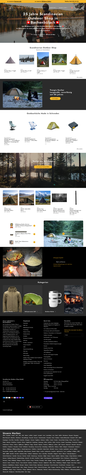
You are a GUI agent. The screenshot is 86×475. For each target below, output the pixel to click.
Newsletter (67, 321)
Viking (24, 469)
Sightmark (46, 462)
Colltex (47, 440)
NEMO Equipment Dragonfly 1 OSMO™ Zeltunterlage (72, 140)
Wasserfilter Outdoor (48, 350)
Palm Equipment (48, 458)
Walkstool (29, 469)
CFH (77, 437)
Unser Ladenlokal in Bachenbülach (9, 321)
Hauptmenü (26, 321)
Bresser (36, 437)
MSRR (7, 453)
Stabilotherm (11, 465)
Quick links (47, 321)
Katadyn (11, 451)
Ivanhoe (61, 449)
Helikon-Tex (51, 446)
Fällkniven (51, 444)
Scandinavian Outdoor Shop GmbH (13, 379)
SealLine (30, 462)
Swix (73, 465)
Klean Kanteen (27, 451)
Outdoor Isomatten (48, 335)
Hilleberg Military (17, 449)
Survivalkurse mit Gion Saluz (50, 329)
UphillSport (5, 469)
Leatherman (48, 451)
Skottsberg (59, 462)
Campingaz (5, 440)
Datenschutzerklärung (28, 349)
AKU (4, 435)
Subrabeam (40, 465)
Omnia (49, 456)
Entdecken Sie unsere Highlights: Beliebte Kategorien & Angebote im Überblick (52, 324)
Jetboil (75, 449)
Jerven (71, 449)
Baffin (60, 435)
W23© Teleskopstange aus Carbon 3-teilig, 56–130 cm (75, 211)
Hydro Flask (46, 449)
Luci (65, 451)
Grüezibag (45, 446)
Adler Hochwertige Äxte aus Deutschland (53, 367)
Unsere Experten (27, 344)
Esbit (54, 442)
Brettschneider (42, 437)
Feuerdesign (68, 442)
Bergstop (76, 435)
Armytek (40, 435)
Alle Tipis (25, 351)
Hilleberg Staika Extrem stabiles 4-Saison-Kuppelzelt (23, 225)
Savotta (13, 462)
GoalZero (5, 446)
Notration (40, 456)
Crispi (70, 440)
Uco (81, 467)
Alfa (20, 435)
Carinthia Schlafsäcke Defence (51, 341)
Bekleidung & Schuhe (40, 7)
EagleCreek (29, 442)
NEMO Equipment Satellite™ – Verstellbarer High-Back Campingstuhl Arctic (12, 141)
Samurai (5, 462)
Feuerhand (75, 442)
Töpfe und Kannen (60, 262)
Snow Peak (74, 462)
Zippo (29, 471)
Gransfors (16, 446)
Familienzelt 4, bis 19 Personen (51, 337)
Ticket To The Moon (42, 467)
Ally (23, 435)
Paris (62, 458)
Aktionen (25, 340)
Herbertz (77, 446)
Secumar (41, 462)
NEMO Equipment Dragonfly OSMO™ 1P (51, 139)
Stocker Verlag (33, 465)
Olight (45, 456)
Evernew (58, 442)
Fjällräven (27, 444)
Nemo (60, 453)
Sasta (9, 462)
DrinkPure (14, 442)
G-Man (56, 444)
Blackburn (18, 437)
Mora (40, 453)
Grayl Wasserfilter (48, 365)
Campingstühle (47, 356)
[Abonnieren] (82, 335)
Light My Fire (60, 451)
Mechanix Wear (23, 453)
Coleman (43, 440)
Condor (56, 440)
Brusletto (49, 437)
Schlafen (25, 336)
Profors (28, 460)
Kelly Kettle (20, 451)
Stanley (17, 465)
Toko (49, 467)
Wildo (62, 469)
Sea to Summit (24, 462)
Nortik (28, 456)
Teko (22, 467)
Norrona (19, 456)
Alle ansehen (79, 77)
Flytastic (41, 444)
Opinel (53, 456)
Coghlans (37, 440)
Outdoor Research (12, 458)
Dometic (9, 442)
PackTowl (37, 458)
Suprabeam (46, 465)
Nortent (45, 346)
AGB (24, 347)
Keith (15, 451)
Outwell (27, 458)
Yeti (26, 471)
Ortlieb (80, 456)
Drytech (19, 442)
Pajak (41, 458)
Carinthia (17, 440)
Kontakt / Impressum (28, 342)
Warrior (34, 469)
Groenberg (31, 446)
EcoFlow (50, 442)
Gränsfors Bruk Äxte (48, 348)
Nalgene (56, 453)
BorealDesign (25, 437)
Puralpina (42, 460)
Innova (56, 449)
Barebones (65, 435)
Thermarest (31, 467)
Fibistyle (80, 442)
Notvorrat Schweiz (48, 359)
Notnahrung (34, 456)
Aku (17, 435)
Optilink (58, 456)
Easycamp (41, 442)
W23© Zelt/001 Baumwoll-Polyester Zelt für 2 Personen (59, 210)
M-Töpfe (74, 451)
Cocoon (33, 440)
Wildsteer (67, 469)
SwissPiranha (62, 465)
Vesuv (14, 469)
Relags (49, 460)
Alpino (26, 435)
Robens (59, 460)
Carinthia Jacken (47, 339)
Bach (56, 435)
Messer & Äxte (63, 7)
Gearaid (79, 444)
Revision (54, 460)
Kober (38, 451)
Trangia (53, 467)
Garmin (63, 444)
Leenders (53, 451)
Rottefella (68, 460)
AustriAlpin (49, 435)
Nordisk (15, 456)
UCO (78, 467)
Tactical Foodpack (7, 467)
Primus (24, 460)
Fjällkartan (21, 444)
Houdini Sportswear (26, 449)
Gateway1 (68, 444)
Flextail (36, 444)
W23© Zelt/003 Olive (25, 209)
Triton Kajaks (68, 467)
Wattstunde (40, 469)
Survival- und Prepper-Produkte (51, 354)
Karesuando (6, 451)
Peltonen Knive (73, 458)
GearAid (74, 444)
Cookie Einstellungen (7, 410)
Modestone (35, 453)
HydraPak (39, 449)
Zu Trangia (55, 98)
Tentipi (25, 467)
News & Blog (26, 355)
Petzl (9, 460)
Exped (63, 442)
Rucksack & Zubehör (28, 338)
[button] (4, 7)
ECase (23, 442)
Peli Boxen (67, 458)
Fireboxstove (6, 444)
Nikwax (64, 453)
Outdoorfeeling (20, 458)
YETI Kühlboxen (47, 352)
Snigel (68, 462)
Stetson (27, 465)
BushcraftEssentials (65, 437)
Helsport (65, 446)
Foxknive (45, 444)
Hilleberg (9, 449)
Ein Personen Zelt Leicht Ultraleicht (51, 331)
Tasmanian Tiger (16, 467)
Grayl (20, 446)
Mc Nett (17, 453)
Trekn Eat (58, 467)
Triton (63, 467)
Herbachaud (71, 446)
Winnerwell (5, 471)
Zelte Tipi (28, 7)
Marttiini (12, 453)
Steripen (22, 465)
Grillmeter (25, 446)
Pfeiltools (14, 460)
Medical (30, 453)
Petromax (46, 361)
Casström (22, 440)
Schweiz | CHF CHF (36, 406)
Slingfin (64, 462)
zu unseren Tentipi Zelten (43, 167)
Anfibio (31, 435)
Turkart (74, 467)
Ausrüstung (52, 7)
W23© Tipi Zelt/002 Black (41, 209)
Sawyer (18, 462)
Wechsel (46, 469)
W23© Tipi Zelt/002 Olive (8, 209)
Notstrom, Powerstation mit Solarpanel (52, 333)
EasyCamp (35, 442)
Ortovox (5, 458)
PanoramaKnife (56, 458)
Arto (44, 435)
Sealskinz (35, 462)
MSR (4, 453)
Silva (54, 462)
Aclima (13, 435)
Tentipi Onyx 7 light (10, 71)
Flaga (31, 444)
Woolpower (12, 471)
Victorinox (19, 469)
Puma (32, 460)
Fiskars (16, 444)
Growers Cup (38, 446)
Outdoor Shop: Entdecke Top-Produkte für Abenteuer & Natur (32, 358)
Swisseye (68, 465)
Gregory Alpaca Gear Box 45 (23, 234)
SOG (78, 460)
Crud (74, 440)
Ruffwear (73, 460)
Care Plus (11, 440)
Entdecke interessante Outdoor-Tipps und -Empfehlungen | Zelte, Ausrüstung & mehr (32, 363)
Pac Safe (32, 458)
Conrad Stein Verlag (63, 440)
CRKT (80, 437)
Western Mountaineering (54, 469)
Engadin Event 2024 (48, 375)
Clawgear (27, 440)
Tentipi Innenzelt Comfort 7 (74, 71)
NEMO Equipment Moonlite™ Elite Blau (31, 139)
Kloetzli (34, 451)
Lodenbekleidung (48, 363)
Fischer (11, 444)
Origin (67, 456)
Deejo (4, 442)
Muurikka (45, 453)
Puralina (37, 460)
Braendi (31, 437)
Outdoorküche (26, 334)
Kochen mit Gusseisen (49, 369)
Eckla (45, 442)
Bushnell (72, 437)
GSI (60, 444)
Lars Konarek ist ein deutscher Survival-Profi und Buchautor (52, 372)
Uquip (10, 469)
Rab (46, 460)
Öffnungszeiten (48, 379)
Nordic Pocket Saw (7, 456)
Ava (54, 435)
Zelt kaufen (25, 353)
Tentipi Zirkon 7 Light (41, 71)
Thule (35, 467)
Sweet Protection (54, 465)
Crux (78, 440)
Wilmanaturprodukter (75, 469)
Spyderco (5, 465)
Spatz (78, 462)
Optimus (63, 456)
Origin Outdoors (73, 456)
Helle (61, 446)
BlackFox (13, 437)
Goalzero (10, 446)
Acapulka (8, 435)
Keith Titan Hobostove (21, 241)
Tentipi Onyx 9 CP (26, 71)
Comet (51, 440)
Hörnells (52, 449)
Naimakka (50, 453)
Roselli (63, 460)
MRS (78, 451)
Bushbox (58, 437)
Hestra (4, 449)
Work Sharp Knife (20, 471)
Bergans (71, 435)
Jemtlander (66, 449)
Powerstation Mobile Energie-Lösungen (52, 344)
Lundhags (69, 451)
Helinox (57, 446)
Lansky (42, 451)
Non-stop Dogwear (71, 453)
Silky (51, 462)
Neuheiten (21, 7)
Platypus (19, 460)
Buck (53, 437)
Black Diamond (6, 437)
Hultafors (34, 449)
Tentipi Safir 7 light (59, 71)
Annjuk (35, 435)
